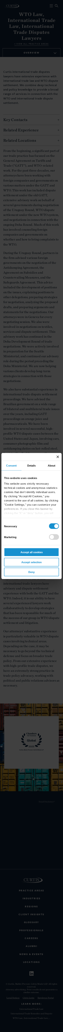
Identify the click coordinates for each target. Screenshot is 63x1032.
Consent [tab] (11, 465)
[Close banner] (58, 457)
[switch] (54, 537)
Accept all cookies (31, 552)
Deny (31, 572)
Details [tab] (31, 465)
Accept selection (31, 562)
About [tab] (51, 465)
